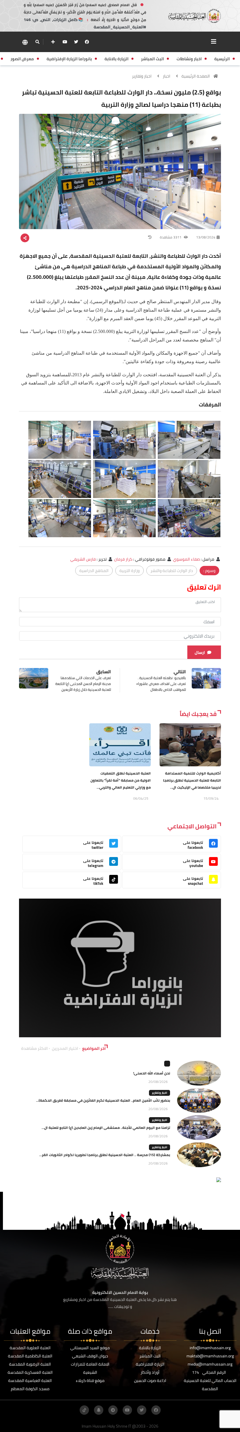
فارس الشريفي (83, 559)
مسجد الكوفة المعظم (30, 1388)
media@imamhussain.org (210, 1364)
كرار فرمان (123, 559)
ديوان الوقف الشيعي (90, 1356)
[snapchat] (98, 1410)
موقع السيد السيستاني (90, 1348)
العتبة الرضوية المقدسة (30, 1364)
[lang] (25, 42)
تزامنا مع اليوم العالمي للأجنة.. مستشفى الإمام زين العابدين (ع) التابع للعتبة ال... (106, 1127)
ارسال (200, 652)
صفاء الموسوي (186, 559)
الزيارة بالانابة (150, 1348)
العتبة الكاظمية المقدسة (30, 1356)
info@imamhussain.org (210, 1348)
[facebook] (87, 42)
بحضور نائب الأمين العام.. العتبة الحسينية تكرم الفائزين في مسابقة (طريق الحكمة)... (103, 1100)
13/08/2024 (205, 237)
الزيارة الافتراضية (150, 1364)
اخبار (166, 76)
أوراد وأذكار (150, 1372)
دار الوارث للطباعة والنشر (171, 570)
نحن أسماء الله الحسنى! (151, 1073)
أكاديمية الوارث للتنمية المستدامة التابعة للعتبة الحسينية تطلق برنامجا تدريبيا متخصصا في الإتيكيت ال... (192, 780)
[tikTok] (84, 1410)
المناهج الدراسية (94, 570)
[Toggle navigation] (213, 41)
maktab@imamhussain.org (210, 1356)
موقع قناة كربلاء (90, 1380)
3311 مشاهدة (171, 237)
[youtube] (65, 42)
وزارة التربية (129, 570)
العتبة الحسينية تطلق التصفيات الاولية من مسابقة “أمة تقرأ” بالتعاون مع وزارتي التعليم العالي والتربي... (120, 780)
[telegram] (113, 1410)
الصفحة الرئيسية (195, 76)
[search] (37, 42)
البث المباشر (150, 1356)
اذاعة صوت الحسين (150, 1380)
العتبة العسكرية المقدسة (30, 1372)
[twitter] (76, 42)
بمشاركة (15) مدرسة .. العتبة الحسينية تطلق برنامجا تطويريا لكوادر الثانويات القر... (104, 1154)
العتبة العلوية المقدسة (30, 1348)
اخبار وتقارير (142, 76)
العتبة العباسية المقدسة (30, 1380)
